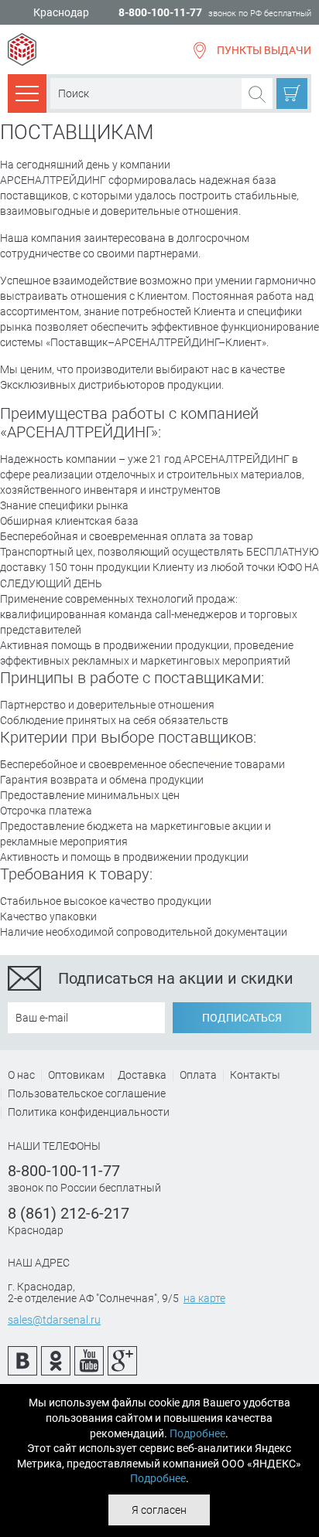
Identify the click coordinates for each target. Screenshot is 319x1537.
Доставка (142, 1075)
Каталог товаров (27, 93)
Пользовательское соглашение (87, 1093)
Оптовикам (76, 1075)
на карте (204, 1298)
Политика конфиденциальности (89, 1112)
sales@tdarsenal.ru (54, 1320)
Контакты (255, 1075)
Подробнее (197, 1433)
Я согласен (159, 1510)
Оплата (198, 1075)
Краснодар (61, 13)
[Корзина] (291, 93)
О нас (21, 1075)
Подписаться (242, 1018)
